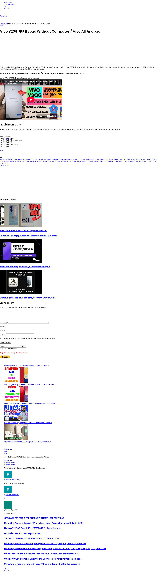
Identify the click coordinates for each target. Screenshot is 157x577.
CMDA (7, 8)
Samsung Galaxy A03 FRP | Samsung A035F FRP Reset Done (29, 384)
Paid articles (8, 3)
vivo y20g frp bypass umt (75, 161)
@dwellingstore (9, 464)
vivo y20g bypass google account (63, 159)
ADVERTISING (10, 4)
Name (2, 327)
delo (5, 453)
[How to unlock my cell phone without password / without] (16, 420)
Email (2, 330)
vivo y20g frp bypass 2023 (99, 159)
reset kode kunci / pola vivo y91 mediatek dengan (25, 266)
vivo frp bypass (46, 159)
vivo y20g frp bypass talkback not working (33, 161)
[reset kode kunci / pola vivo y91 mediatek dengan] (21, 262)
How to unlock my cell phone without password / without (28, 423)
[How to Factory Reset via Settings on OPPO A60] (21, 226)
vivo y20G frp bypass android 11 (120, 159)
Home (2, 24)
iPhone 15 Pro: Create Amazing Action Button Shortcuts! (27, 442)
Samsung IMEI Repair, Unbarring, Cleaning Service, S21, (27, 297)
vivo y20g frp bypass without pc (138, 161)
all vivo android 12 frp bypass (30, 159)
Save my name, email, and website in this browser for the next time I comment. (29, 338)
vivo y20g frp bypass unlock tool (95, 161)
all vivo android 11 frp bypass (10, 159)
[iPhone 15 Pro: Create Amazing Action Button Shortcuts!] (16, 439)
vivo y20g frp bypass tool (57, 161)
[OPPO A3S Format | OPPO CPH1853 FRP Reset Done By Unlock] (16, 401)
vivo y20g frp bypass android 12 (142, 159)
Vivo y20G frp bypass (82, 159)
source (2, 150)
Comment (4, 323)
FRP (6, 24)
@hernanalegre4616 (11, 510)
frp (8, 139)
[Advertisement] (64, 51)
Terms (6, 6)
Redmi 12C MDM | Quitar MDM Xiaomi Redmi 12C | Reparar (28, 235)
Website (2, 334)
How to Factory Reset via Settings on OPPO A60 (23, 230)
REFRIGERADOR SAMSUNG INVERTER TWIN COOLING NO (27, 365)
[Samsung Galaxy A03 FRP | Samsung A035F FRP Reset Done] (16, 382)
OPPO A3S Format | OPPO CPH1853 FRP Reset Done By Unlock (30, 403)
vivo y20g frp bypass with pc (116, 161)
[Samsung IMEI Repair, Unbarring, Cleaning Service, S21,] (21, 293)
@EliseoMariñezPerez (11, 479)
